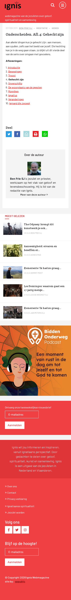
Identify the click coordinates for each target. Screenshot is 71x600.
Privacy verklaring (17, 498)
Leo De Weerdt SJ (39, 295)
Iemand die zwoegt (19, 103)
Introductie (14, 67)
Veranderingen (16, 99)
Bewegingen (15, 71)
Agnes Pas (36, 255)
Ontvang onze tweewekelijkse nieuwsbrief (28, 407)
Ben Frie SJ (26, 28)
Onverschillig (15, 83)
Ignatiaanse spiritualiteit (20, 506)
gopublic (20, 581)
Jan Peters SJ (37, 313)
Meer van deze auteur (33, 194)
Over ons (12, 486)
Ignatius (12, 95)
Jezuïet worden (15, 512)
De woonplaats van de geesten (25, 87)
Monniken (13, 91)
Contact (11, 492)
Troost (12, 75)
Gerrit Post (37, 273)
